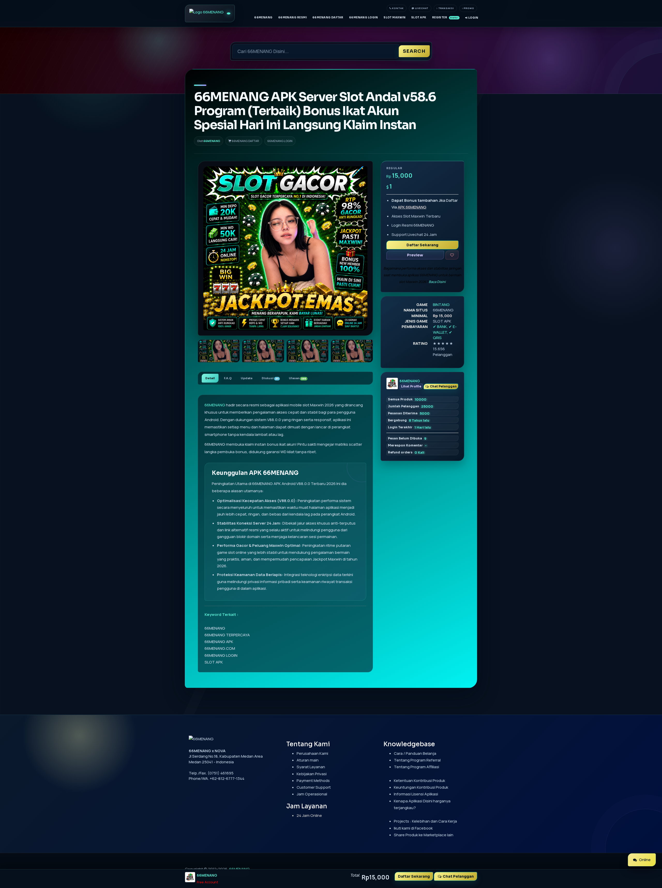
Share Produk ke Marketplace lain (423, 835)
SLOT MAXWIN (394, 17)
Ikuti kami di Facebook (413, 828)
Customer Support (314, 787)
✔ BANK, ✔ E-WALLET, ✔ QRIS (445, 332)
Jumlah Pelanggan (410, 406)
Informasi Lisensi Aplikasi (416, 794)
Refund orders (406, 452)
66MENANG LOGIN (363, 17)
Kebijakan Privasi (312, 774)
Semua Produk (407, 399)
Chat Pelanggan (443, 386)
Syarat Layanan (311, 767)
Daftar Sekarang (422, 245)
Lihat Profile (411, 386)
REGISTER (445, 17)
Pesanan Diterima (409, 413)
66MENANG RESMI (292, 17)
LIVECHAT (421, 8)
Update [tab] (247, 378)
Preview (415, 255)
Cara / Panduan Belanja (415, 753)
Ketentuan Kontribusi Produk (419, 780)
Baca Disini (437, 281)
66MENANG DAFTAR (327, 17)
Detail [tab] (210, 378)
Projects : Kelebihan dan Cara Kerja (425, 821)
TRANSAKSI (446, 8)
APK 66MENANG (412, 207)
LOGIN (473, 17)
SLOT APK (418, 17)
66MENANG (263, 17)
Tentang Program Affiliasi (416, 767)
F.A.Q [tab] (228, 378)
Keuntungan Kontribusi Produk (421, 787)
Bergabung (408, 420)
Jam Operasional (312, 794)
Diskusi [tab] (270, 378)
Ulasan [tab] (297, 378)
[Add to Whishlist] (452, 255)
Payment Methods (313, 780)
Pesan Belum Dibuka (407, 438)
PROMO (468, 8)
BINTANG (441, 304)
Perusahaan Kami (312, 753)
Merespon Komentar (407, 445)
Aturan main (308, 760)
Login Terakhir (409, 427)
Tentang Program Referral (417, 760)
